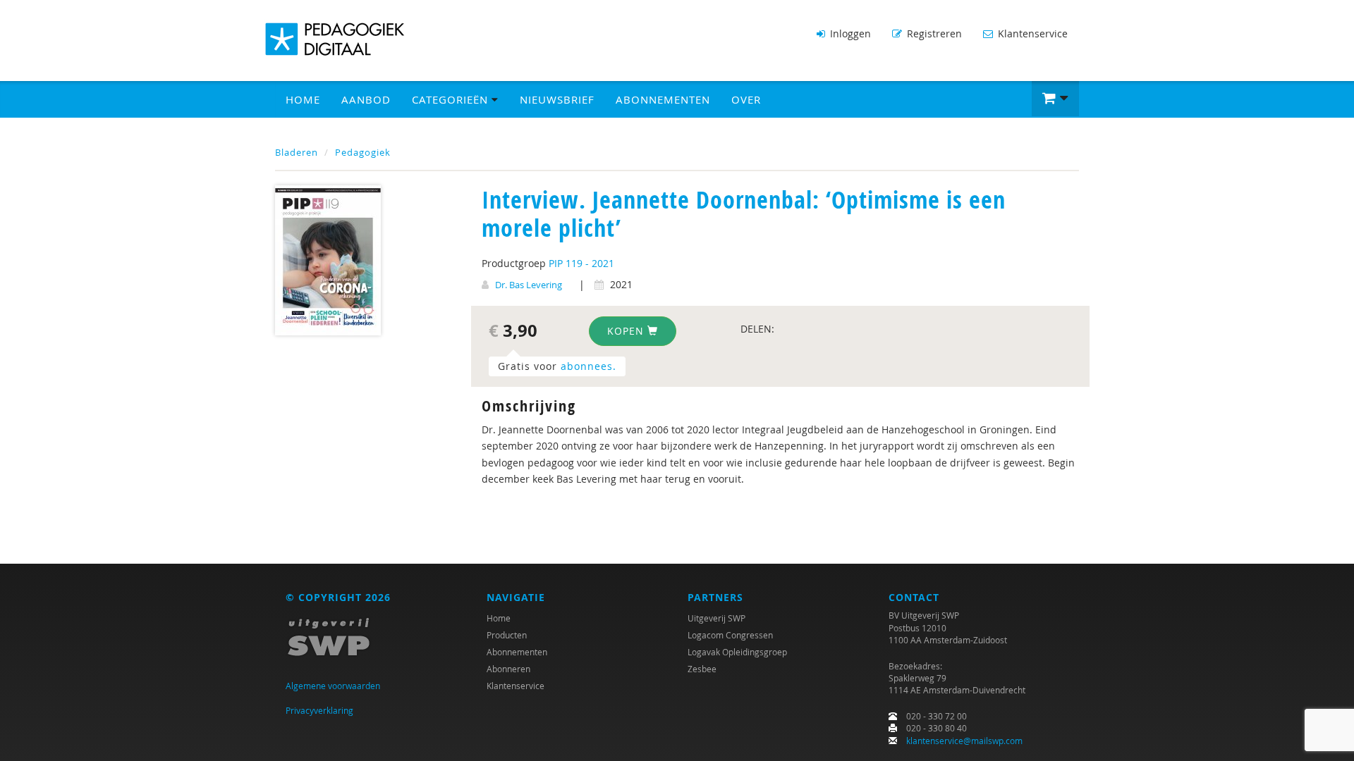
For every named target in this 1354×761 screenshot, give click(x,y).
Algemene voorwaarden (333, 685)
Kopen (627, 331)
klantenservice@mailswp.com (964, 740)
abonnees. (588, 366)
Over (746, 99)
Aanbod (366, 99)
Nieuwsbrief (557, 99)
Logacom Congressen (730, 635)
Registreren (933, 33)
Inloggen (849, 33)
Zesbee (702, 668)
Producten (507, 635)
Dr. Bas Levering (528, 284)
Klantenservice (1031, 33)
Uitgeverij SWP (716, 618)
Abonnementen (663, 99)
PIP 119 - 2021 (581, 263)
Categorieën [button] (452, 99)
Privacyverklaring (319, 710)
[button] (1055, 98)
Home (303, 99)
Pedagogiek (363, 152)
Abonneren (508, 668)
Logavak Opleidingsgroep (737, 651)
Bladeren (296, 152)
